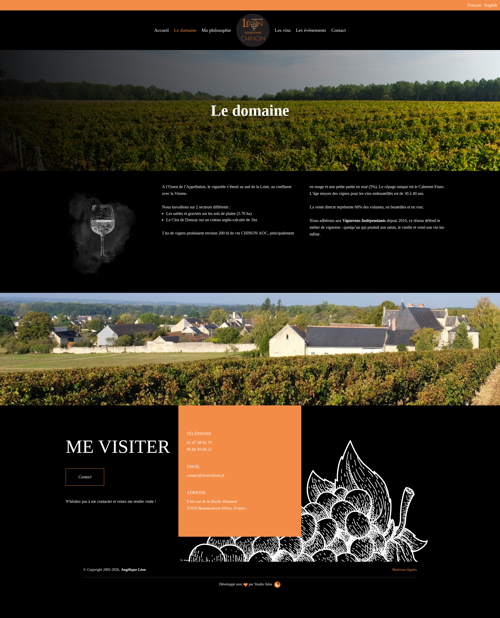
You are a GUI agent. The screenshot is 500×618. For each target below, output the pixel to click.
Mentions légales (404, 570)
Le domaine (185, 30)
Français (474, 5)
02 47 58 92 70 (199, 442)
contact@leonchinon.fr (205, 475)
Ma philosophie (216, 30)
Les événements (311, 30)
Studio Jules (263, 584)
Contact (338, 30)
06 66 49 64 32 (199, 449)
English (490, 5)
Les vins (283, 30)
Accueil (161, 30)
